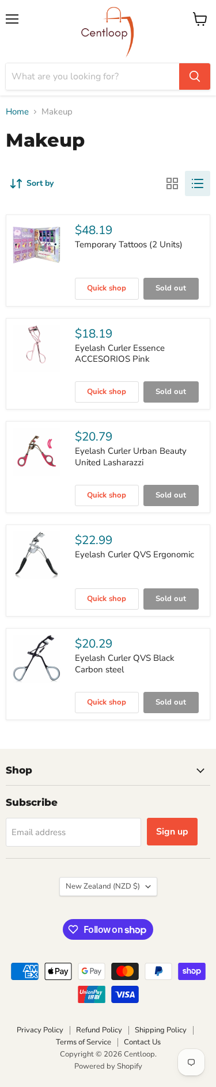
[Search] (194, 76)
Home (17, 112)
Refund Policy (99, 1030)
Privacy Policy (40, 1030)
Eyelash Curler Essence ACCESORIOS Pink (120, 353)
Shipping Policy (161, 1030)
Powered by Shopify (108, 1066)
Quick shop (106, 288)
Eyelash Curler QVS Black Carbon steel (125, 663)
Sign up (172, 831)
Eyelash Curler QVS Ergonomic (134, 554)
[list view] (197, 183)
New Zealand (103, 886)
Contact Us (142, 1042)
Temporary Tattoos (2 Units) (129, 244)
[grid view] (172, 183)
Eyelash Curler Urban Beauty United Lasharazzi (131, 456)
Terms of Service (83, 1042)
